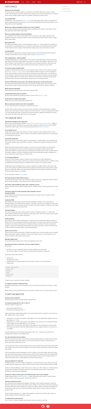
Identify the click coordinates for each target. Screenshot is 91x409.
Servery (28, 2)
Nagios (36, 332)
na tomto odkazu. (24, 174)
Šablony (39, 2)
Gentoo (49, 123)
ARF (36, 378)
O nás (22, 2)
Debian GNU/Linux (31, 123)
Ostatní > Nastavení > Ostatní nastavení (17, 71)
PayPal (37, 44)
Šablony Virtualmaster (44, 126)
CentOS (37, 123)
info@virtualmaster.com (40, 54)
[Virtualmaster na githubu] (43, 406)
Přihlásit (81, 2)
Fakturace (65, 6)
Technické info (66, 9)
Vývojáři (33, 2)
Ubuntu (41, 123)
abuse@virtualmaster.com (23, 376)
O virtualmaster (66, 11)
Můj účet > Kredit (26, 20)
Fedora (45, 123)
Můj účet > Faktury (43, 95)
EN (84, 2)
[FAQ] (48, 406)
